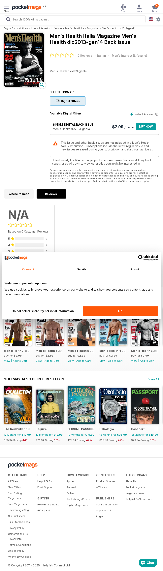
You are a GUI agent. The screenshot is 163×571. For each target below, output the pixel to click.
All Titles (13, 481)
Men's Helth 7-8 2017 (17, 350)
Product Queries (105, 481)
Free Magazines (17, 504)
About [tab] (134, 269)
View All (153, 379)
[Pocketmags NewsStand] (26, 8)
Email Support (45, 487)
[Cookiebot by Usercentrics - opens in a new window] (141, 258)
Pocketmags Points (78, 499)
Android (71, 487)
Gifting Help (44, 510)
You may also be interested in (34, 379)
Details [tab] (81, 269)
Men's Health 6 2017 (49, 350)
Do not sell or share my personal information (43, 311)
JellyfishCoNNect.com (139, 499)
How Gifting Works (48, 504)
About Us (131, 481)
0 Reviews (85, 55)
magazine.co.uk (135, 493)
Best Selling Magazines (15, 496)
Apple (70, 481)
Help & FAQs (44, 481)
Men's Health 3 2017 (144, 350)
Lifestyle (56, 28)
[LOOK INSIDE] (24, 85)
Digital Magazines (77, 505)
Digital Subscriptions (16, 28)
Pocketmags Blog (18, 510)
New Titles (14, 487)
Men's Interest (39, 28)
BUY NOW (146, 126)
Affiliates (101, 487)
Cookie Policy (16, 550)
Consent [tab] (28, 269)
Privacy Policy (16, 527)
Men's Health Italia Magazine (82, 28)
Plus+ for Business (19, 522)
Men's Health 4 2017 (112, 350)
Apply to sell (103, 510)
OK (120, 311)
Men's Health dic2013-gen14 (118, 28)
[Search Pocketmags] (8, 19)
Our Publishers (16, 516)
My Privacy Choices (19, 556)
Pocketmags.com (136, 487)
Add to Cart (20, 360)
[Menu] (6, 7)
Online (70, 493)
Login (99, 516)
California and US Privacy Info (18, 536)
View (7, 360)
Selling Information (107, 504)
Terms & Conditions (19, 544)
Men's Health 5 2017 (81, 350)
